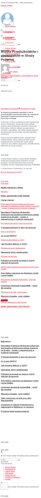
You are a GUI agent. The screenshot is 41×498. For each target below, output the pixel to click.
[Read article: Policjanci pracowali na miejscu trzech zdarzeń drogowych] (20, 257)
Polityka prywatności (12, 477)
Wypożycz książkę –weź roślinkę (15, 296)
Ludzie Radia (10, 471)
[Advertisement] (17, 9)
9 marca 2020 (6, 74)
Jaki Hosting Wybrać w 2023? (14, 244)
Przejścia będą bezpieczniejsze (15, 411)
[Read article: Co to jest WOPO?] (20, 232)
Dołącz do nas (10, 475)
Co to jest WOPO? (9, 236)
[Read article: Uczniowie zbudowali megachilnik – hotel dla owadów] (20, 281)
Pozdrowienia (10, 469)
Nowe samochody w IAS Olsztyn (15, 306)
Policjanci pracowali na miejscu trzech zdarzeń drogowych (17, 261)
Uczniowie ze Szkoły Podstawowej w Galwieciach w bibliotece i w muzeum (17, 406)
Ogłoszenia (9, 473)
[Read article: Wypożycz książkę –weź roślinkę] (20, 292)
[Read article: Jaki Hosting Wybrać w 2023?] (20, 240)
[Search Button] (19, 80)
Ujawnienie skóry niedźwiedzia (14, 252)
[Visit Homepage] (6, 6)
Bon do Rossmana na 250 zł (11, 172)
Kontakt (8, 479)
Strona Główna (10, 26)
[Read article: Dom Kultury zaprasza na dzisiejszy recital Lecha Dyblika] (20, 268)
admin (15, 72)
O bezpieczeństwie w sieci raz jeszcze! (18, 227)
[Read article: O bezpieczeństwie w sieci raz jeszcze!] (20, 223)
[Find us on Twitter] (2, 452)
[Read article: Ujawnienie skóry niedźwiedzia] (20, 248)
